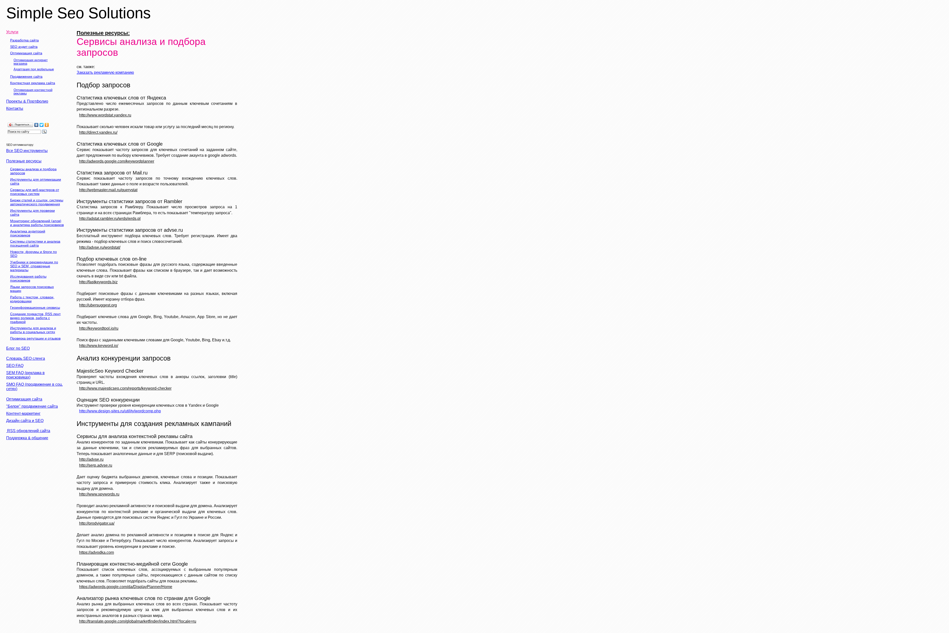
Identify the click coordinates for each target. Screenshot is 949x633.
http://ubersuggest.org (98, 305)
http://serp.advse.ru (95, 465)
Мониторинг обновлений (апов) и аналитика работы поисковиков (37, 223)
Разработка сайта (24, 40)
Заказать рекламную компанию (105, 72)
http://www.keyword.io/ (98, 346)
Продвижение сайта (26, 76)
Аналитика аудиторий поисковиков (27, 233)
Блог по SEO (18, 348)
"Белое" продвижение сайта (32, 406)
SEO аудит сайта (24, 47)
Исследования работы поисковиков (28, 278)
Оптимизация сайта (26, 53)
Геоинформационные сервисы (35, 307)
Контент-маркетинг (23, 413)
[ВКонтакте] (36, 125)
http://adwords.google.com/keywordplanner (116, 161)
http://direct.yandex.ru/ (98, 132)
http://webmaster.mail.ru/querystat (108, 190)
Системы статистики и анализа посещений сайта (35, 243)
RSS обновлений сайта (28, 431)
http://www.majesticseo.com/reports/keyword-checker (125, 388)
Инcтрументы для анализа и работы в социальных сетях (33, 330)
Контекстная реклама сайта (32, 83)
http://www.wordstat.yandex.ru (105, 115)
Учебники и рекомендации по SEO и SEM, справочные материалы (34, 266)
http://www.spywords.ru (99, 494)
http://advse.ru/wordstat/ (99, 247)
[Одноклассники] (46, 125)
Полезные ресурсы (24, 161)
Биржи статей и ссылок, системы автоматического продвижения (36, 202)
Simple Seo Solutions (78, 12)
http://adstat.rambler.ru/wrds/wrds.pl (110, 218)
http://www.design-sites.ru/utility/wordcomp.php (120, 411)
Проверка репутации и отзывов (35, 338)
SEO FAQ (14, 366)
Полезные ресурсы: (103, 33)
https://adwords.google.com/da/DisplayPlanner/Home (125, 587)
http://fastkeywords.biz (98, 282)
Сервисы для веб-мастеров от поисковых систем (34, 192)
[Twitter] (41, 125)
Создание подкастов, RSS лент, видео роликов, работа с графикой (35, 318)
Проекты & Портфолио (27, 101)
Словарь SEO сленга (25, 358)
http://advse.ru (91, 459)
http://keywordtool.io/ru (98, 328)
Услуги (12, 32)
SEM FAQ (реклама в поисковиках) (25, 375)
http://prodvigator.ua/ (96, 523)
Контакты (14, 108)
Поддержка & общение (27, 438)
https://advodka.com (96, 552)
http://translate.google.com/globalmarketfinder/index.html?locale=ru (137, 621)
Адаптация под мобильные (34, 69)
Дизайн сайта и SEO (24, 421)
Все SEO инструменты (27, 151)
